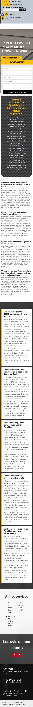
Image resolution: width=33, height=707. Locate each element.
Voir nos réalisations (12, 58)
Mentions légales (7, 705)
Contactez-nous (20, 705)
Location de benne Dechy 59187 (11, 607)
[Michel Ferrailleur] (10, 16)
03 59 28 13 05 (12, 1)
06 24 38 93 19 (13, 4)
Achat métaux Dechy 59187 (21, 606)
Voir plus (16, 655)
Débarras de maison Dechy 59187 (11, 621)
